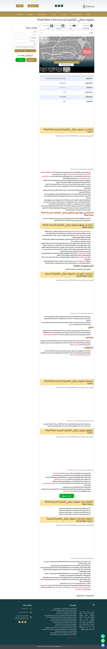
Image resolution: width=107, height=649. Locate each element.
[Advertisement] (66, 116)
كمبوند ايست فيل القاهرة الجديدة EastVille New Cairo (63, 634)
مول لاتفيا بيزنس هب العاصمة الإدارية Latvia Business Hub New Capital (59, 629)
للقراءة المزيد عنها (68, 491)
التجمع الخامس (57, 473)
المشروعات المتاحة (77, 14)
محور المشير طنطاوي (60, 479)
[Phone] (103, 636)
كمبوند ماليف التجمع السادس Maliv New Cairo (65, 622)
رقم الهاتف (33, 38)
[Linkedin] (19, 622)
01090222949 (62, 87)
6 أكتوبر (60, 587)
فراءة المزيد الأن (79, 589)
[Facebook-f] (62, 6)
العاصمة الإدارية (44, 585)
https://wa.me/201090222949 (52, 334)
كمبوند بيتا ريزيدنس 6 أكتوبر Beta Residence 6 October (63, 633)
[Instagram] (59, 6)
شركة (51, 172)
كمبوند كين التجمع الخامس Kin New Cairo (66, 614)
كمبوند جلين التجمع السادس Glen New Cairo (66, 626)
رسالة (35, 44)
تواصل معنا (19, 14)
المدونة (54, 14)
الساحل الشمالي (76, 587)
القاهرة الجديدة (86, 174)
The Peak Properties (70, 583)
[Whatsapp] (103, 641)
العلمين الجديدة (85, 587)
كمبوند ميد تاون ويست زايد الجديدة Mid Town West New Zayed (61, 617)
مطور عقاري (64, 14)
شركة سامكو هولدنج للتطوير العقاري (80, 231)
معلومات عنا (30, 14)
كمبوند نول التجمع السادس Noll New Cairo (66, 624)
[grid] (66, 89)
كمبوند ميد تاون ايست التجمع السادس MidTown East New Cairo (61, 627)
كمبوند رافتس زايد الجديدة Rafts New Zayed (66, 631)
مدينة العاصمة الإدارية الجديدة (50, 483)
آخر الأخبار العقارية (42, 14)
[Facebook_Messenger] (103, 645)
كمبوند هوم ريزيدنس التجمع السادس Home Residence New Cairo (61, 615)
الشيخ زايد (54, 587)
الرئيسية (88, 14)
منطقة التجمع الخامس (73, 174)
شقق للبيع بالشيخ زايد (71, 638)
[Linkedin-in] (56, 6)
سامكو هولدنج (83, 257)
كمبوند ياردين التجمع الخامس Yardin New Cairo (65, 608)
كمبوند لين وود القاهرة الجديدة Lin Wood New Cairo (64, 619)
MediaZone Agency (65, 646)
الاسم (35, 32)
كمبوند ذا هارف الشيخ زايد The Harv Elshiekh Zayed (64, 610)
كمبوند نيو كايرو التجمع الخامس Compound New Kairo (63, 621)
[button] (41, 32)
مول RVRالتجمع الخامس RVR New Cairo (67, 612)
